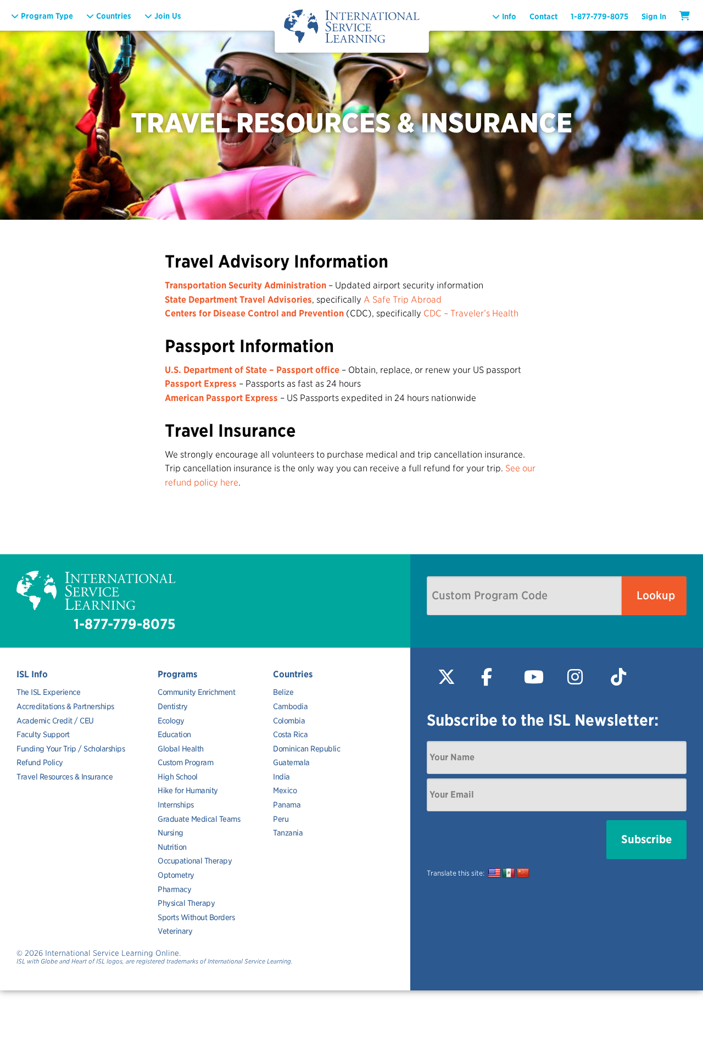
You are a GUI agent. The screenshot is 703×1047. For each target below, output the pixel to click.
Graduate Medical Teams (199, 819)
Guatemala (291, 762)
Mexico (285, 790)
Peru (280, 819)
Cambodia (290, 706)
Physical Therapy (186, 903)
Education (174, 734)
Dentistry (173, 706)
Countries (293, 674)
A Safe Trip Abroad (403, 299)
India (281, 776)
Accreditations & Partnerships (65, 706)
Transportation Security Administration (245, 285)
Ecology (171, 720)
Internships (176, 804)
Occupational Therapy (195, 860)
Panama (286, 804)
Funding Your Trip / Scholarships (70, 748)
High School (178, 776)
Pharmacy (174, 889)
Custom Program (185, 762)
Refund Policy (39, 762)
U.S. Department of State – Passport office (252, 370)
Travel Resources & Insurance (64, 776)
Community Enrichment (196, 692)
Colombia (289, 720)
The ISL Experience (48, 692)
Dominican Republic (306, 748)
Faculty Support (43, 734)
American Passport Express (221, 398)
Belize (283, 692)
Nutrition (172, 847)
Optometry (176, 875)
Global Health (181, 748)
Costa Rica (290, 734)
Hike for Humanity (188, 790)
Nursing (170, 832)
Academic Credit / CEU (55, 720)
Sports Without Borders (196, 917)
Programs (178, 674)
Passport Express (201, 383)
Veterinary (175, 931)
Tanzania (288, 832)
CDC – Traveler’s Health (470, 313)
